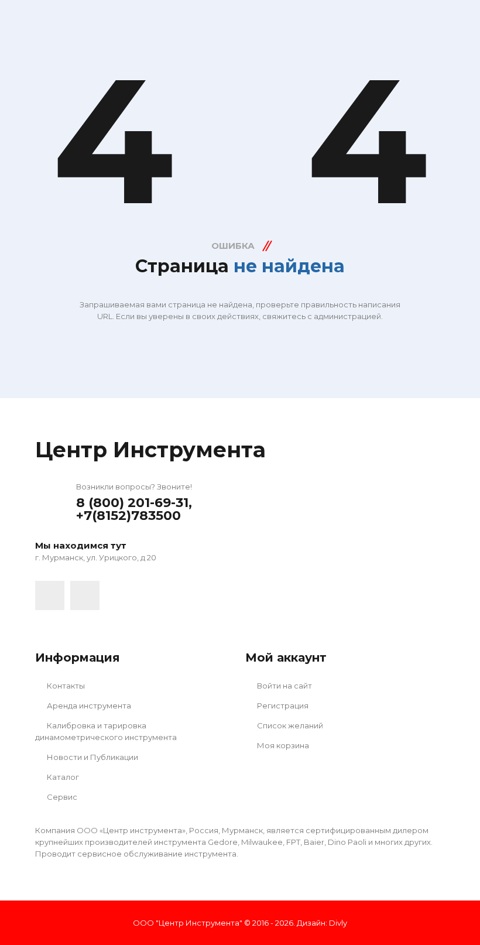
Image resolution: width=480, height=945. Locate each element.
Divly (338, 922)
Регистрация (281, 705)
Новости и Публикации (91, 757)
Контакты (65, 685)
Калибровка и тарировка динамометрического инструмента (106, 731)
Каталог (62, 777)
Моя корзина (282, 745)
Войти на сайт (283, 685)
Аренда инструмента (88, 705)
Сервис (61, 797)
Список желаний (289, 725)
